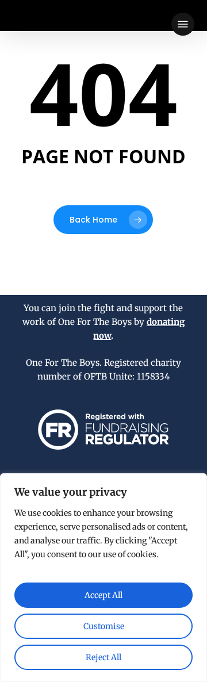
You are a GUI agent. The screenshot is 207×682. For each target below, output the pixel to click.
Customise (103, 626)
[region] (103, 577)
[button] (182, 24)
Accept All (103, 595)
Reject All (103, 657)
